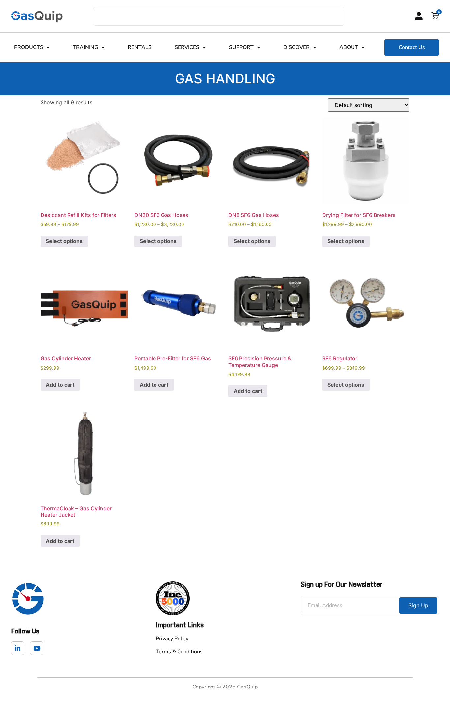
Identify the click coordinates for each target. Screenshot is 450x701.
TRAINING (85, 47)
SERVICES (187, 47)
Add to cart (60, 384)
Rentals (140, 47)
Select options (64, 241)
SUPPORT (241, 47)
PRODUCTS (28, 47)
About (348, 47)
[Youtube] (36, 648)
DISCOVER (296, 47)
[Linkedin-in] (17, 648)
